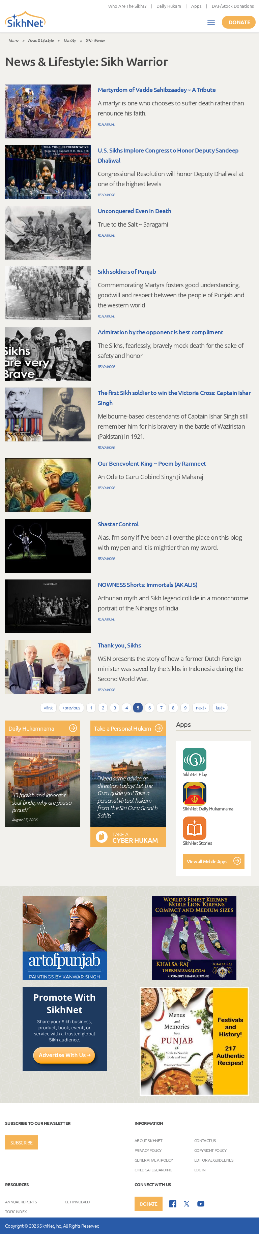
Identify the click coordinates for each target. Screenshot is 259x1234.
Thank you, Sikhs (119, 645)
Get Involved (77, 1201)
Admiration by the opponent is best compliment (161, 332)
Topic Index (16, 1211)
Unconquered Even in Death (134, 210)
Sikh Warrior (95, 40)
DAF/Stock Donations (233, 6)
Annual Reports (20, 1201)
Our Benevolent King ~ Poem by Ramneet (152, 463)
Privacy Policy (148, 1150)
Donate (239, 22)
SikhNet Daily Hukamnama (208, 808)
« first (48, 708)
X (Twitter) (187, 1204)
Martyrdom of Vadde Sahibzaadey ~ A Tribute (157, 89)
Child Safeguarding (153, 1169)
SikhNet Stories (197, 843)
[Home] (25, 19)
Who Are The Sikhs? (127, 6)
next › (201, 708)
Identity (69, 40)
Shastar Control (118, 524)
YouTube (200, 1204)
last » (220, 708)
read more (106, 124)
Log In (199, 1169)
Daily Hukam (168, 6)
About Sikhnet (148, 1140)
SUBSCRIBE (21, 1142)
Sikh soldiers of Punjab (127, 271)
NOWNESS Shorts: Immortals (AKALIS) (147, 584)
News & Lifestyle (40, 40)
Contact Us (204, 1140)
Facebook (172, 1203)
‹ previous (71, 708)
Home (13, 40)
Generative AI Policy (154, 1160)
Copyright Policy (210, 1150)
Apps (196, 6)
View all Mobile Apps (207, 861)
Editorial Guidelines (213, 1160)
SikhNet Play (195, 774)
